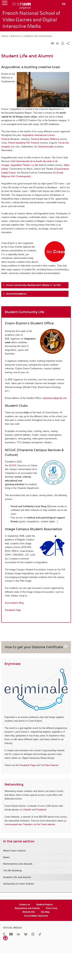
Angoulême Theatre (20, 165)
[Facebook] (4, 934)
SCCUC (13, 465)
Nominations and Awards (18, 863)
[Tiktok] (40, 934)
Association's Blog (14, 603)
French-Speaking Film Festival (23, 142)
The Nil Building (12, 870)
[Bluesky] (25, 934)
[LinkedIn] (18, 934)
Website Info (29, 912)
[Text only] (57, 43)
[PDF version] (62, 43)
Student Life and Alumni (38, 36)
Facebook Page (13, 610)
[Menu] (4, 3)
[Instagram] (32, 934)
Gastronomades (46, 146)
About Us (16, 36)
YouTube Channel (49, 765)
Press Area (51, 908)
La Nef (35, 165)
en (63, 3)
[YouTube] (11, 934)
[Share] (67, 44)
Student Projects (44, 904)
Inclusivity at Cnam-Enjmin (18, 883)
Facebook (41, 809)
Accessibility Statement (36, 916)
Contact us (24, 904)
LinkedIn (27, 809)
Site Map (45, 912)
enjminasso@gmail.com (55, 398)
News (6, 857)
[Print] (52, 44)
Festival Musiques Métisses (45, 139)
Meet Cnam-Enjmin (14, 850)
